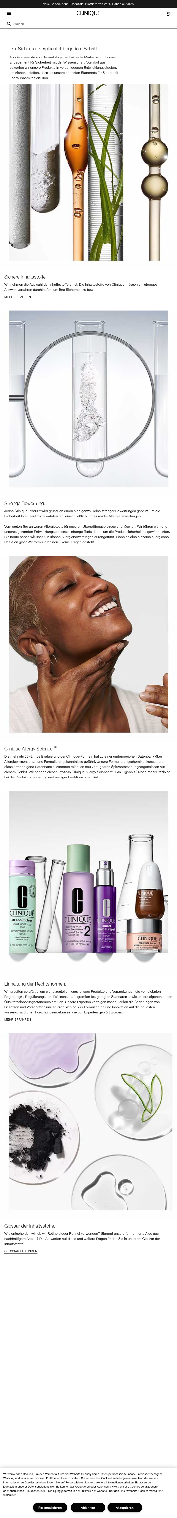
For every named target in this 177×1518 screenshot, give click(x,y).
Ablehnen (88, 1507)
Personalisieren (50, 1507)
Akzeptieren (125, 1507)
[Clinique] (88, 13)
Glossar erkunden (20, 1251)
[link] (88, 193)
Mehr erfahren (17, 297)
